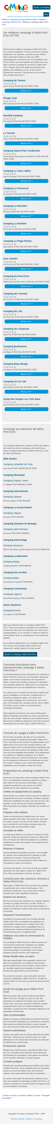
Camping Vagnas (12, 513)
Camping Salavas (12, 496)
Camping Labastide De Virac (18, 464)
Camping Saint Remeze (15, 529)
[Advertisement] (28, 44)
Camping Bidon (11, 578)
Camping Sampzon (13, 545)
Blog (46, 14)
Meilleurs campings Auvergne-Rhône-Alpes (19, 19)
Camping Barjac (11, 561)
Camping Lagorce (12, 594)
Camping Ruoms (12, 610)
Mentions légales (18, 1119)
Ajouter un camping (41, 7)
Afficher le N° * (26, 91)
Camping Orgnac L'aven (15, 480)
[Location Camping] (16, 6)
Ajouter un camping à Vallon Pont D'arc (20, 654)
